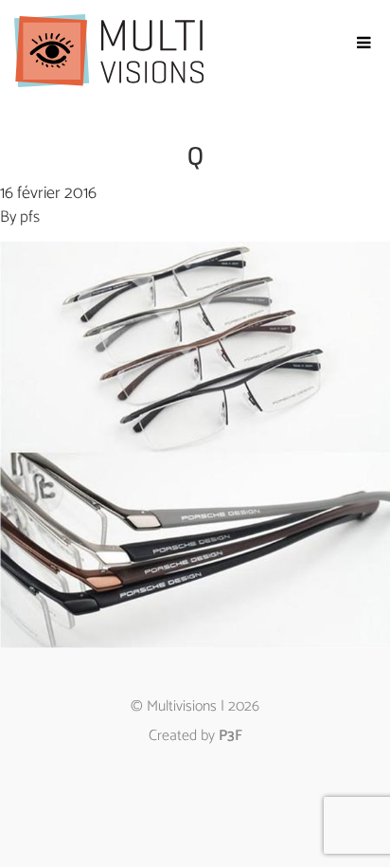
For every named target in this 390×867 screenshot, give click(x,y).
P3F (230, 736)
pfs (30, 217)
